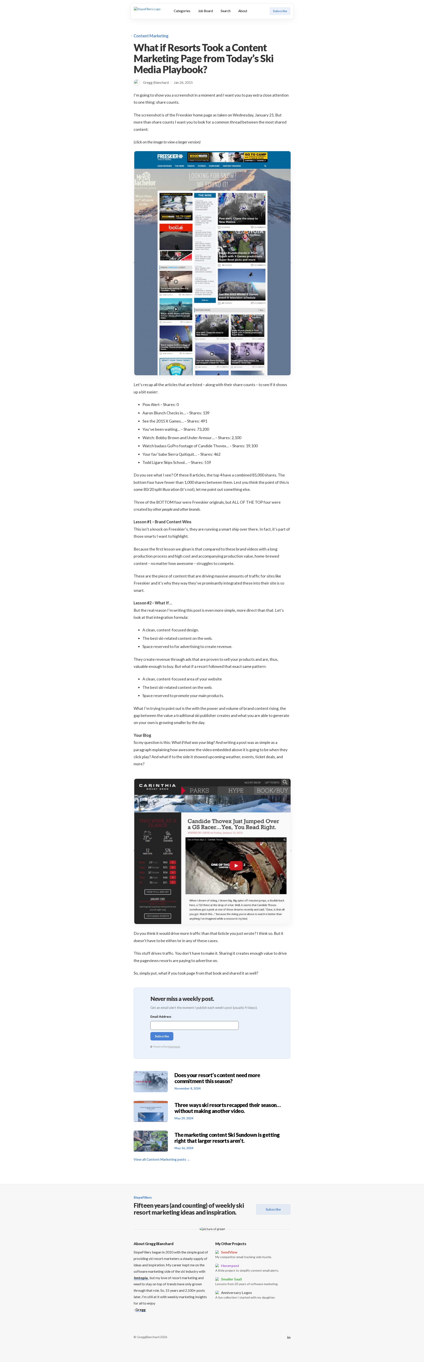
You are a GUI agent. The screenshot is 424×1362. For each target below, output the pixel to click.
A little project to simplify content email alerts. (247, 1267)
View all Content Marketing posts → (162, 1159)
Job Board (205, 11)
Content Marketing (151, 35)
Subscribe (280, 11)
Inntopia (141, 1278)
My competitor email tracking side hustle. (243, 1254)
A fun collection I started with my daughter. (245, 1294)
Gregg (140, 1309)
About (242, 11)
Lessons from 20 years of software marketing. (246, 1281)
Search (226, 11)
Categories (182, 11)
